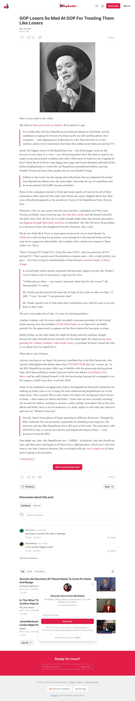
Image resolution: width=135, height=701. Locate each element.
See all (25, 642)
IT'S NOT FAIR (76, 364)
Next (107, 486)
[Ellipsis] (114, 530)
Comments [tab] (25, 505)
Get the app (80, 689)
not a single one (95, 449)
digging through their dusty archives (44, 223)
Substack (54, 695)
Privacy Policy (87, 630)
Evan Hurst (35, 589)
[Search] (96, 5)
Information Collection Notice (66, 630)
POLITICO (27, 459)
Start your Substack (61, 689)
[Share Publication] (102, 5)
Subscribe (113, 5)
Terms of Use (80, 627)
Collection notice (91, 682)
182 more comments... (29, 558)
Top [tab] (22, 571)
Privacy (72, 682)
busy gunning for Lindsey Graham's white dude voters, (65, 341)
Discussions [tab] (40, 571)
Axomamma (31, 543)
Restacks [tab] (37, 505)
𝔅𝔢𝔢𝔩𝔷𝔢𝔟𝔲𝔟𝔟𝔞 (30, 530)
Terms (79, 682)
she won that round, (73, 215)
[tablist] (31, 505)
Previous (29, 486)
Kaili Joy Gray (25, 29)
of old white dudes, (67, 324)
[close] (93, 584)
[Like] (22, 37)
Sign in (126, 5)
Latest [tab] (29, 571)
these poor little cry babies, (48, 125)
